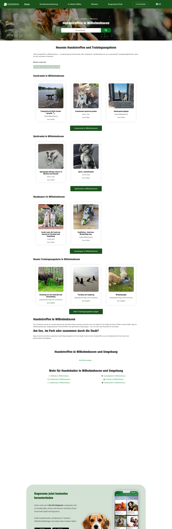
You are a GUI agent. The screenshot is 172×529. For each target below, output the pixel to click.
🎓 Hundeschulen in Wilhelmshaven (113, 383)
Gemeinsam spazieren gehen (86, 111)
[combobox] (81, 30)
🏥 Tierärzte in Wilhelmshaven (113, 379)
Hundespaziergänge (121, 111)
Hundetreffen (83, 19)
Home (75, 19)
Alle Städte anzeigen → (86, 360)
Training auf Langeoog (86, 295)
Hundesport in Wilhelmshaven (86, 251)
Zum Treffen (51, 119)
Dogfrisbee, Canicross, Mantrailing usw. (86, 233)
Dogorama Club (115, 4)
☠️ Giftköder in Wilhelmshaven (58, 376)
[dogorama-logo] (11, 4)
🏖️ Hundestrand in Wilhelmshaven (58, 379)
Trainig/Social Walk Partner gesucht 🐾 (51, 112)
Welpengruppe (121, 295)
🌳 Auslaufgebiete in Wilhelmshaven (113, 376)
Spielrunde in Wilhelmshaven (86, 189)
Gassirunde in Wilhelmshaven (86, 128)
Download (141, 4)
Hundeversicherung (49, 4)
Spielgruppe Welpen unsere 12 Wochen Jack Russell (51, 173)
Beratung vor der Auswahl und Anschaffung (51, 296)
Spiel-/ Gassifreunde (86, 172)
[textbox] (81, 30)
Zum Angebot (51, 303)
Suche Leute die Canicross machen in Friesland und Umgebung (50, 234)
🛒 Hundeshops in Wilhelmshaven (58, 383)
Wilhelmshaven (94, 19)
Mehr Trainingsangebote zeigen (86, 312)
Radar (27, 4)
